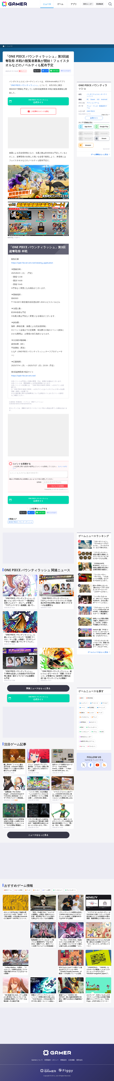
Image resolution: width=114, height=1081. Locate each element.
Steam (92, 99)
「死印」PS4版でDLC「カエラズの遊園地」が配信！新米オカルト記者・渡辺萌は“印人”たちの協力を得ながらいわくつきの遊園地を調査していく (43, 916)
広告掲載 (71, 1060)
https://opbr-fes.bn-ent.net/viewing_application (32, 262)
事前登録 (90, 698)
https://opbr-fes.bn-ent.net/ (23, 375)
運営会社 (79, 1060)
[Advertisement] (57, 26)
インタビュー (85, 732)
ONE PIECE (91, 111)
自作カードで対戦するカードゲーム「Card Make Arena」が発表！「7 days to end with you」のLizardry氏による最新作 (62, 768)
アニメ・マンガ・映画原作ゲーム (97, 107)
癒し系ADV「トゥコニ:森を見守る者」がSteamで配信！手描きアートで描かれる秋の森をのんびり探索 (14, 767)
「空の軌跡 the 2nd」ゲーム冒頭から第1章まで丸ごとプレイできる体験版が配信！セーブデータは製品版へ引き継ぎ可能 (15, 998)
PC (88, 99)
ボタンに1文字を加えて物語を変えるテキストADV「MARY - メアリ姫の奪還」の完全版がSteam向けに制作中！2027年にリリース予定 (15, 916)
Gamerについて (37, 1060)
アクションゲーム (93, 103)
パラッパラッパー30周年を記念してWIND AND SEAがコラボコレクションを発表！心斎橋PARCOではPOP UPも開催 (70, 915)
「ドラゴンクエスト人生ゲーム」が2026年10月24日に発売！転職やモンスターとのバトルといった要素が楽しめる (62, 795)
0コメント (23, 71)
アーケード (95, 703)
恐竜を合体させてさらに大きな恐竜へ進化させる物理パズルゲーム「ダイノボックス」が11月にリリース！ (98, 943)
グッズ (100, 713)
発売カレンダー (88, 4)
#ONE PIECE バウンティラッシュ (20, 522)
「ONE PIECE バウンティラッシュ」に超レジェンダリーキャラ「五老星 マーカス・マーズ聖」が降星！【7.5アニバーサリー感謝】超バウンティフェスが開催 (19, 639)
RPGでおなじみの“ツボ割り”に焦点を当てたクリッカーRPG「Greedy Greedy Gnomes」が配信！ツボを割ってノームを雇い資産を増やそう (70, 971)
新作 (82, 698)
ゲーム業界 (47, 890)
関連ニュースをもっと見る (38, 688)
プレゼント (92, 746)
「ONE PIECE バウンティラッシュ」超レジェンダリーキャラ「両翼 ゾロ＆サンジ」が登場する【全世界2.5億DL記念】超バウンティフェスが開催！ (56, 674)
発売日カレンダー (86, 737)
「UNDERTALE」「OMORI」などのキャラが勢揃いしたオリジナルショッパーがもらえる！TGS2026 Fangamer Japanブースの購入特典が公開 (98, 971)
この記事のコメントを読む (39, 111)
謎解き (83, 713)
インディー (84, 703)
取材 (82, 727)
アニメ (95, 717)
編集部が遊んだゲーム (87, 741)
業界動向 (83, 722)
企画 (102, 732)
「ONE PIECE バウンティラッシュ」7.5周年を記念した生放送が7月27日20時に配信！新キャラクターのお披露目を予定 (19, 674)
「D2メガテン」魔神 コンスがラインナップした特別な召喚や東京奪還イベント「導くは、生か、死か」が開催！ (62, 822)
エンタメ (91, 713)
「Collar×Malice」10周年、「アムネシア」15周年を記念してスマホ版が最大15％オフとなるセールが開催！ (15, 970)
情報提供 (63, 1060)
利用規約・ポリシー (52, 1060)
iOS (98, 99)
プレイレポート (92, 727)
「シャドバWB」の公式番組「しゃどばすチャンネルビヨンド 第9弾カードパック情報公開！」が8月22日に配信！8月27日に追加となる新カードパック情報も (38, 797)
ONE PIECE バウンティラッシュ (24, 85)
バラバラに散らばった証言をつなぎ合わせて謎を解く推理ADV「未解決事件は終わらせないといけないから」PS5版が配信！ (38, 823)
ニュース (47, 4)
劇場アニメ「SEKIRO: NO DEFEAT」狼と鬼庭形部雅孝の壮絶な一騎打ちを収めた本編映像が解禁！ (70, 998)
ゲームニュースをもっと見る (98, 652)
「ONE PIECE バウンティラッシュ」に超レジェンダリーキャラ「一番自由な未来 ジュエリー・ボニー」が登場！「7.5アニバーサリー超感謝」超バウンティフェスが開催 (19, 603)
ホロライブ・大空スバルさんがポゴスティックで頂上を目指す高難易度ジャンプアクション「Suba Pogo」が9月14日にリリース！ (98, 998)
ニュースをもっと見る (38, 835)
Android (104, 99)
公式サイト (94, 118)
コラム (95, 732)
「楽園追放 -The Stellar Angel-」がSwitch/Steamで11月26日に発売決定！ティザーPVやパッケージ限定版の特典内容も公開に (14, 796)
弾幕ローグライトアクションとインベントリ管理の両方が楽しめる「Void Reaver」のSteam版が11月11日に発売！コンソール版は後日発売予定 (43, 999)
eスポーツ (93, 722)
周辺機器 (91, 707)
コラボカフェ (85, 717)
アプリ (74, 4)
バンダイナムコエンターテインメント (97, 95)
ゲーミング (101, 707)
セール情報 (19, 890)
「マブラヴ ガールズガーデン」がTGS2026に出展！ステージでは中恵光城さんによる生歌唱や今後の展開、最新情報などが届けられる (98, 915)
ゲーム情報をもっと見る (99, 154)
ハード (83, 707)
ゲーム (60, 4)
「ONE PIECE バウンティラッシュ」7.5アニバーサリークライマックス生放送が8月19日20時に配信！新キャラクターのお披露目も (56, 601)
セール (83, 746)
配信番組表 (99, 4)
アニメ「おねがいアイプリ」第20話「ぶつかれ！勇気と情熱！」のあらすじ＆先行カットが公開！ (38, 767)
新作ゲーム (8, 890)
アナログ (105, 703)
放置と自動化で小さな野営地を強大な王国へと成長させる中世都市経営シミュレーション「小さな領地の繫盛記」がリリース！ (14, 823)
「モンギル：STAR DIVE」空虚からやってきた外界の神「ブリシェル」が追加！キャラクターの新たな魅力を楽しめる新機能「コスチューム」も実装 (70, 944)
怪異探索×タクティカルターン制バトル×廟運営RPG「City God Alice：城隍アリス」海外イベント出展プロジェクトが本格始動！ (43, 943)
